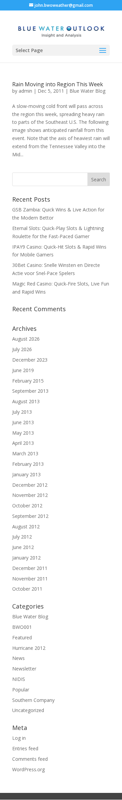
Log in (19, 738)
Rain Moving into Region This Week (57, 84)
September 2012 (30, 516)
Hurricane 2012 (28, 648)
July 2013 (22, 412)
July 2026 (22, 349)
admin (25, 91)
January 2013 (26, 474)
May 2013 (23, 433)
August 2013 (26, 401)
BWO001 (22, 627)
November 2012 (30, 495)
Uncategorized (28, 710)
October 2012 (27, 505)
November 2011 (30, 578)
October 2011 (27, 589)
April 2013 (23, 443)
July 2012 (22, 536)
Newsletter (24, 668)
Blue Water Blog (87, 91)
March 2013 (25, 453)
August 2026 (26, 339)
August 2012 (26, 526)
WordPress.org (28, 769)
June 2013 (23, 422)
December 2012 (29, 485)
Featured (22, 637)
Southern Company (33, 700)
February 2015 (28, 381)
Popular (20, 689)
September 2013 (30, 391)
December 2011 (29, 568)
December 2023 (29, 360)
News (18, 658)
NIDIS (18, 679)
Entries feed (25, 748)
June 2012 (23, 547)
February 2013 (28, 464)
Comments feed (30, 759)
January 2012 (26, 557)
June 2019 (23, 370)
